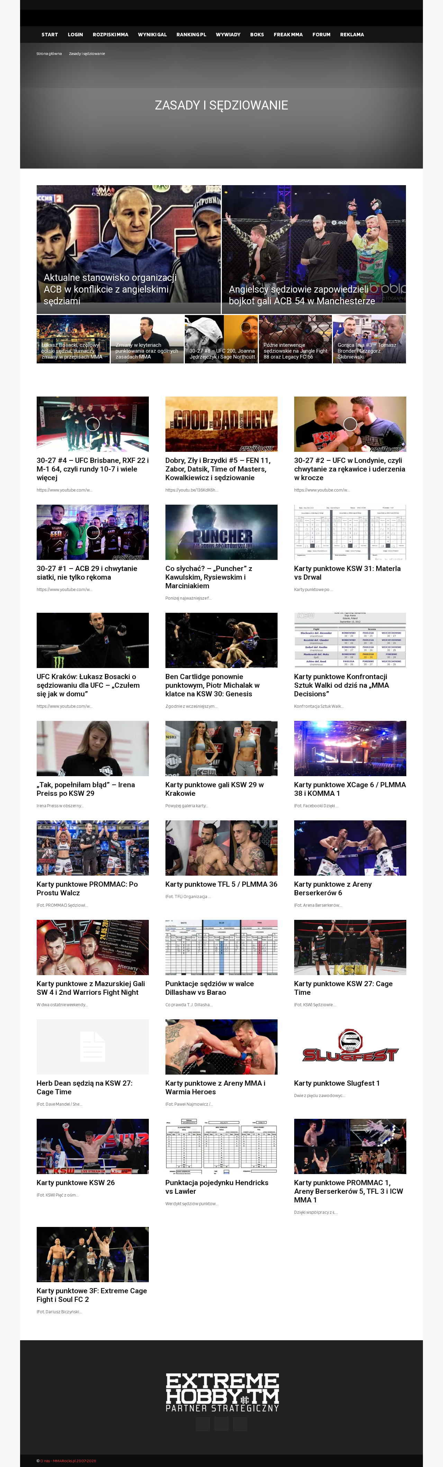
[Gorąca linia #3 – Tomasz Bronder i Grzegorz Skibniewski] (369, 341)
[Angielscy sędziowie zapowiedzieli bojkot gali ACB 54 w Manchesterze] (314, 244)
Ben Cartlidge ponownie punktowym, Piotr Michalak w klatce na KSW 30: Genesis (212, 685)
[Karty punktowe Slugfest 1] (350, 1047)
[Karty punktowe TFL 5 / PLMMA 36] (221, 848)
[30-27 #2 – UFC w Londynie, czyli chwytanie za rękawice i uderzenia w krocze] (350, 424)
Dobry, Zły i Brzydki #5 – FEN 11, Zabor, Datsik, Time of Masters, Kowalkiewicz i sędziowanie (218, 469)
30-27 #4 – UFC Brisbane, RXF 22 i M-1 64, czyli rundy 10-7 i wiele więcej (93, 469)
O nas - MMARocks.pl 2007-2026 (68, 1460)
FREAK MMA (288, 34)
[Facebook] (379, 5)
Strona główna (49, 53)
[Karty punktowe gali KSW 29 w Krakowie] (221, 748)
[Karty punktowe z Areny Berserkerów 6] (350, 848)
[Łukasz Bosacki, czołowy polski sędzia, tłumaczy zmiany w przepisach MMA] (73, 341)
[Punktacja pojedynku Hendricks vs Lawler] (221, 1146)
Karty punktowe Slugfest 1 (337, 1083)
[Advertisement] (221, 109)
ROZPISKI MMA (110, 34)
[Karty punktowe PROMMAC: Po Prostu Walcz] (93, 848)
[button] (398, 35)
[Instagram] (390, 5)
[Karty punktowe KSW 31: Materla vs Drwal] (350, 532)
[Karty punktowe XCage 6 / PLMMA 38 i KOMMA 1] (350, 748)
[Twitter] (401, 5)
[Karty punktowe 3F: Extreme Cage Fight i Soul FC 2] (93, 1254)
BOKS (257, 34)
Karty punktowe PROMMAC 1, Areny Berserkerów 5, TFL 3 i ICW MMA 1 (348, 1191)
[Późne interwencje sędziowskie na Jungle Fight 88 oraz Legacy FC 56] (295, 341)
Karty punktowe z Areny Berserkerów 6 (333, 888)
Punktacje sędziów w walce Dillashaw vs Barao (209, 988)
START (50, 34)
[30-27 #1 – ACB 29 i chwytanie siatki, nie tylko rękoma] (93, 532)
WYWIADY (228, 34)
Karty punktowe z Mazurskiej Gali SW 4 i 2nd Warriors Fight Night (91, 988)
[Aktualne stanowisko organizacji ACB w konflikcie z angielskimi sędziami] (129, 244)
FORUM (322, 34)
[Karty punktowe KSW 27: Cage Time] (350, 947)
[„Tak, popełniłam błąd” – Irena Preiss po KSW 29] (93, 748)
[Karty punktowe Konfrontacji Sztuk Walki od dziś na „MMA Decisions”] (350, 640)
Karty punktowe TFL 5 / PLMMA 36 (221, 884)
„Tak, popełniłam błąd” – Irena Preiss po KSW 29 (86, 789)
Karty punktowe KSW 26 (76, 1183)
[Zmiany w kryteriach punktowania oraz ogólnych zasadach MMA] (147, 341)
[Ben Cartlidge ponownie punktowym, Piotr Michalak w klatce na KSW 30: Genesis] (221, 640)
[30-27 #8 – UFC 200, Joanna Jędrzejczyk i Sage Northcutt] (221, 341)
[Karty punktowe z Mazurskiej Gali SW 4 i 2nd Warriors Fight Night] (93, 947)
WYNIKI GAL (152, 34)
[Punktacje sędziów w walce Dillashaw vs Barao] (221, 947)
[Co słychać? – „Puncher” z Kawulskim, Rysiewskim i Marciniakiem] (221, 532)
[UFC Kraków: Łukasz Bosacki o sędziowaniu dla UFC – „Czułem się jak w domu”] (93, 640)
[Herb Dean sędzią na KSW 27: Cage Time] (93, 1047)
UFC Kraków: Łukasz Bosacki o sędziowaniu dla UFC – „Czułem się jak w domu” (88, 685)
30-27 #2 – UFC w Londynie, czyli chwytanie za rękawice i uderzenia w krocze (349, 469)
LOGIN (75, 34)
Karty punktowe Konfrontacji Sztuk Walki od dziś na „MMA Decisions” (341, 685)
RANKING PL (191, 34)
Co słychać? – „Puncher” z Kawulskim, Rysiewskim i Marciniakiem (208, 577)
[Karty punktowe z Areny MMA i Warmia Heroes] (221, 1047)
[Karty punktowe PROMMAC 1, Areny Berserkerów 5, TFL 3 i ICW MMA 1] (350, 1146)
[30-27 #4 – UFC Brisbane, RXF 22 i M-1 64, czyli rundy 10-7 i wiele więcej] (93, 424)
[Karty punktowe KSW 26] (93, 1146)
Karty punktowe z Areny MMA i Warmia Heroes (215, 1087)
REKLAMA (352, 34)
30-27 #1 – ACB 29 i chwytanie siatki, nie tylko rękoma (87, 572)
